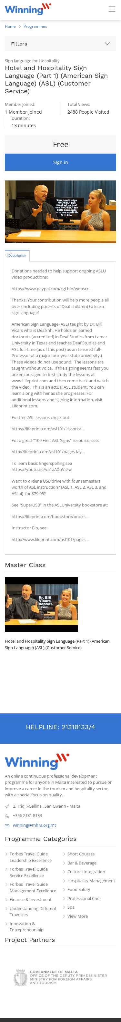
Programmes (35, 26)
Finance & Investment (31, 899)
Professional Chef (84, 898)
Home (10, 26)
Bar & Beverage (81, 863)
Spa (71, 907)
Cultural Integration (86, 871)
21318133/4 (78, 727)
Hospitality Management (91, 881)
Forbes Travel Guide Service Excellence (29, 872)
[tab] (17, 255)
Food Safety (78, 889)
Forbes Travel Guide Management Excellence (33, 887)
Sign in (60, 162)
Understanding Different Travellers (33, 911)
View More (77, 916)
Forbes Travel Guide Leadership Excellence (31, 857)
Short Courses (81, 854)
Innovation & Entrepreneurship (27, 927)
